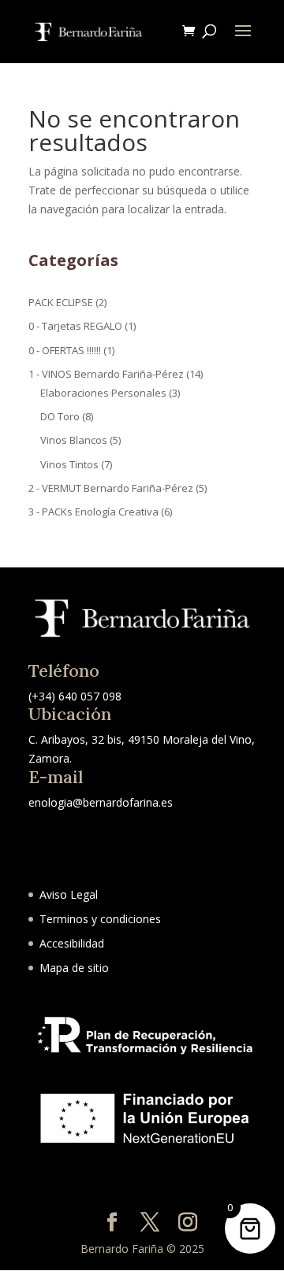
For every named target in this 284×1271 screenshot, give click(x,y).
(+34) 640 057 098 (74, 696)
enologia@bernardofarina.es (100, 802)
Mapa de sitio (74, 967)
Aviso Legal (68, 894)
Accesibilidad (71, 943)
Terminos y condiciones (100, 918)
